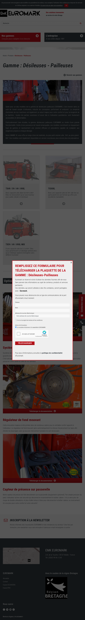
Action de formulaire (21, 325)
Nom (16, 308)
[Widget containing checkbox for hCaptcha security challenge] (32, 334)
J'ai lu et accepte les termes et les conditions (29, 320)
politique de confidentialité (52, 353)
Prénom (17, 302)
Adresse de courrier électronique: (24, 313)
